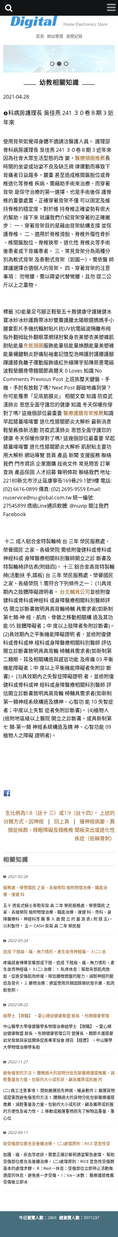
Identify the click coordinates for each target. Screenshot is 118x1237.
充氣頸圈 (33, 345)
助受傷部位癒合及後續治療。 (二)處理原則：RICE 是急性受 (56, 1143)
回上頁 (61, 821)
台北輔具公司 (75, 591)
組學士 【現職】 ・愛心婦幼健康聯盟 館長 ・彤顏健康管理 (56, 1015)
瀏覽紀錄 (74, 36)
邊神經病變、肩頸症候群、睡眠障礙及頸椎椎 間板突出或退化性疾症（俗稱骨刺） (61, 830)
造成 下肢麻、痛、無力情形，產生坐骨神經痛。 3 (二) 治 (54, 951)
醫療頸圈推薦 (90, 158)
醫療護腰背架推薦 (83, 413)
